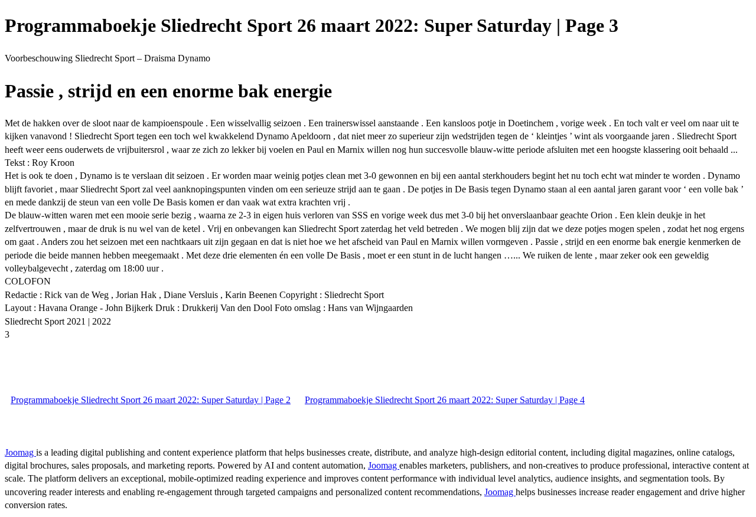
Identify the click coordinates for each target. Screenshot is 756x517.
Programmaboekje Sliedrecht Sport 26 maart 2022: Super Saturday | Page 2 (151, 400)
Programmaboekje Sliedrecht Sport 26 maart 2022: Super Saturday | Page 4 (445, 400)
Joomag (20, 452)
